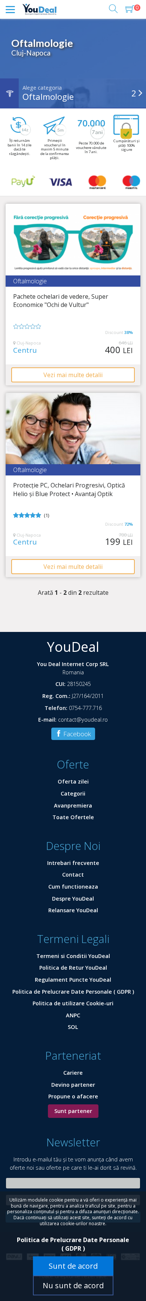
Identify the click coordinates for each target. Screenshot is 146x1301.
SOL (73, 1026)
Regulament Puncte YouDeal (73, 979)
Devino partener (73, 1084)
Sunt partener (73, 1110)
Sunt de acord (73, 1266)
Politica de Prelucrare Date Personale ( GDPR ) (73, 991)
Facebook (76, 733)
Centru (25, 350)
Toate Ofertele (73, 817)
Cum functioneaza (73, 886)
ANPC (73, 1015)
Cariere (73, 1072)
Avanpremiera (73, 805)
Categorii (73, 793)
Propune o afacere (73, 1096)
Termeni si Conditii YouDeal (73, 956)
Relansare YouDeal (73, 910)
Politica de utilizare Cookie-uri (73, 1003)
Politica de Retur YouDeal (73, 967)
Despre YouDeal (73, 898)
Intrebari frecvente (73, 862)
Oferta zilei (73, 781)
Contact (73, 874)
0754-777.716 (85, 707)
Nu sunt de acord (73, 1285)
